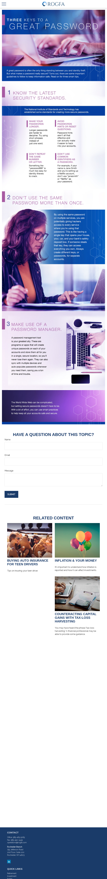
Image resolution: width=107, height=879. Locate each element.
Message (9, 470)
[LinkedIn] (9, 861)
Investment (11, 876)
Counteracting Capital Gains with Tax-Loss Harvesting (75, 617)
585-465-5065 (19, 837)
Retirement (11, 873)
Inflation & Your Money (76, 560)
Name (7, 439)
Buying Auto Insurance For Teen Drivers (27, 562)
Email (7, 455)
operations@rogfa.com (17, 842)
